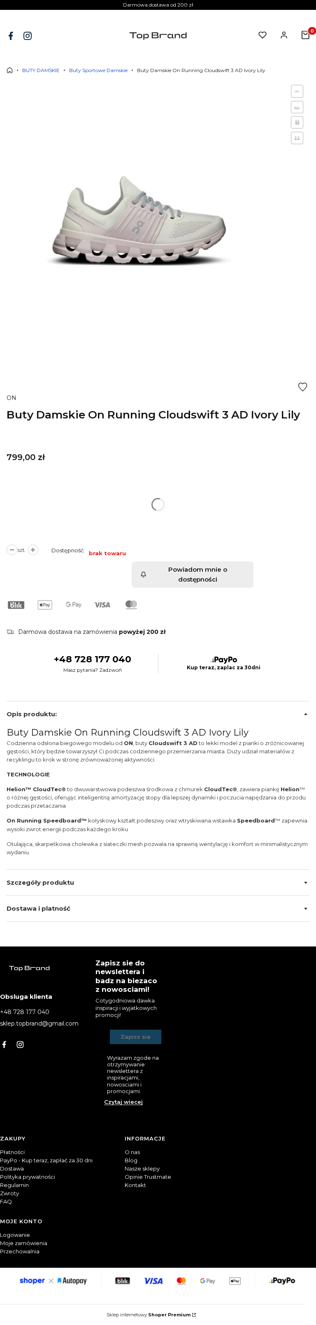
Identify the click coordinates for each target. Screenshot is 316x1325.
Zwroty (9, 1193)
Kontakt (135, 1185)
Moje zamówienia (23, 1243)
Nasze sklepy (142, 1168)
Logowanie (15, 1235)
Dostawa (12, 1168)
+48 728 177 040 (92, 659)
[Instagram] (28, 36)
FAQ (6, 1201)
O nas (132, 1152)
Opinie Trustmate (148, 1176)
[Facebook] (11, 36)
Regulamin (14, 1185)
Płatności (12, 1152)
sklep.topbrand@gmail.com (39, 1023)
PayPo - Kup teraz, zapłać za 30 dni (46, 1160)
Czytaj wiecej (123, 1101)
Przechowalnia (20, 1251)
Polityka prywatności (27, 1176)
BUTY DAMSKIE (41, 70)
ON (11, 398)
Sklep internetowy (149, 1315)
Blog (131, 1160)
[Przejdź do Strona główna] (10, 70)
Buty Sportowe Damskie (98, 70)
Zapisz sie (136, 1036)
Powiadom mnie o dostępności (197, 574)
